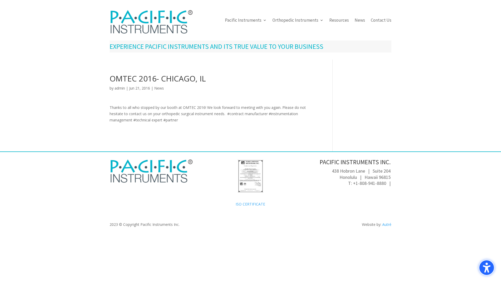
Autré (386, 224)
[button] (486, 267)
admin (120, 88)
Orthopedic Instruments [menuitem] (295, 20)
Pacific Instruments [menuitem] (243, 20)
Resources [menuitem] (339, 20)
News (159, 88)
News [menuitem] (360, 20)
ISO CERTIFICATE (250, 204)
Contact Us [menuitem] (381, 20)
